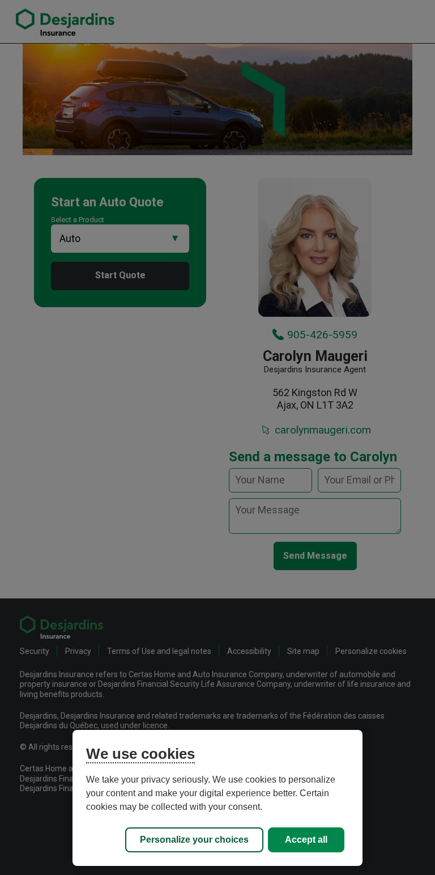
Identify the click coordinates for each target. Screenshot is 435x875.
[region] (217, 798)
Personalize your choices (194, 839)
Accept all (306, 839)
